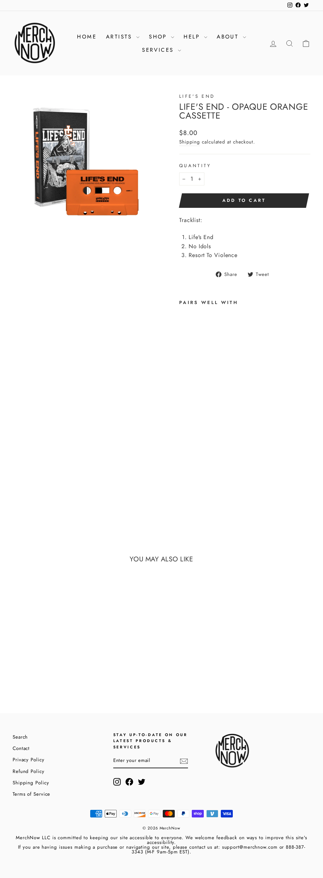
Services (159, 50)
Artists (120, 36)
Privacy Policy (28, 759)
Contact (21, 748)
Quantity (195, 165)
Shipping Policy (31, 782)
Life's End (197, 96)
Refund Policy (28, 771)
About (229, 36)
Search (20, 737)
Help (193, 36)
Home (87, 36)
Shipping (189, 141)
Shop (159, 36)
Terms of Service (31, 794)
